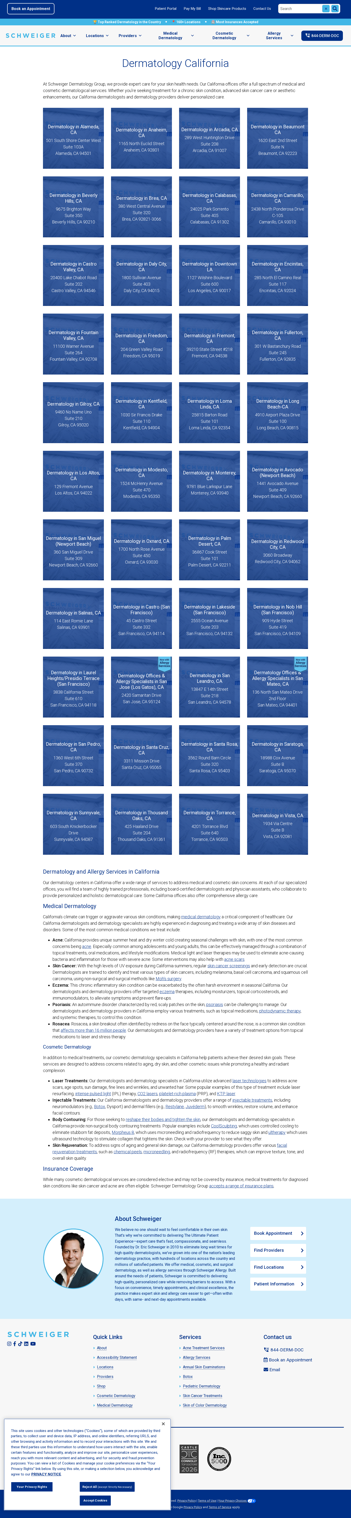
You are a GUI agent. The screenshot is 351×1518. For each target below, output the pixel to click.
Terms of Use (207, 1500)
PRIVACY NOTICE (46, 1474)
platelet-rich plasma (177, 1093)
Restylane (174, 1106)
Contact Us (262, 8)
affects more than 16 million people (93, 1030)
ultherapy (277, 1132)
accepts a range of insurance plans (241, 1185)
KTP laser (226, 1093)
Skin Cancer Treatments (202, 1395)
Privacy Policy (186, 1500)
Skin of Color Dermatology (205, 1405)
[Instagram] (9, 1344)
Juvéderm (195, 1106)
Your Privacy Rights (32, 1487)
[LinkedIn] (26, 1344)
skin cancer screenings (228, 965)
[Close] (163, 1424)
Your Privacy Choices (232, 1500)
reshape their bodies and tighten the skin (163, 1119)
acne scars (234, 959)
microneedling (157, 1151)
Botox (99, 1106)
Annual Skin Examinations (204, 1367)
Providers (128, 35)
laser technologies (249, 1080)
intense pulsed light (93, 1093)
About (65, 35)
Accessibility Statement (117, 1357)
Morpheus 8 (123, 1132)
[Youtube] (33, 1344)
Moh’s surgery (168, 978)
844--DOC (322, 35)
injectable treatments (252, 1100)
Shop (101, 1386)
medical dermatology (201, 916)
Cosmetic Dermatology (224, 35)
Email (274, 1369)
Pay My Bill (192, 8)
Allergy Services (274, 35)
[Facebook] (14, 1344)
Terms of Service (220, 1507)
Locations (95, 35)
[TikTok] (20, 1344)
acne (86, 946)
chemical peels (128, 1151)
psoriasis (214, 1004)
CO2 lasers (148, 1093)
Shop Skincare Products (227, 8)
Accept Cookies (95, 1500)
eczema (167, 991)
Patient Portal (165, 8)
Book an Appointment (30, 8)
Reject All (107, 1487)
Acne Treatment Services (204, 1348)
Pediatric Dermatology (201, 1386)
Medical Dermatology (170, 35)
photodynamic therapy (280, 1010)
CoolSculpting (224, 1125)
